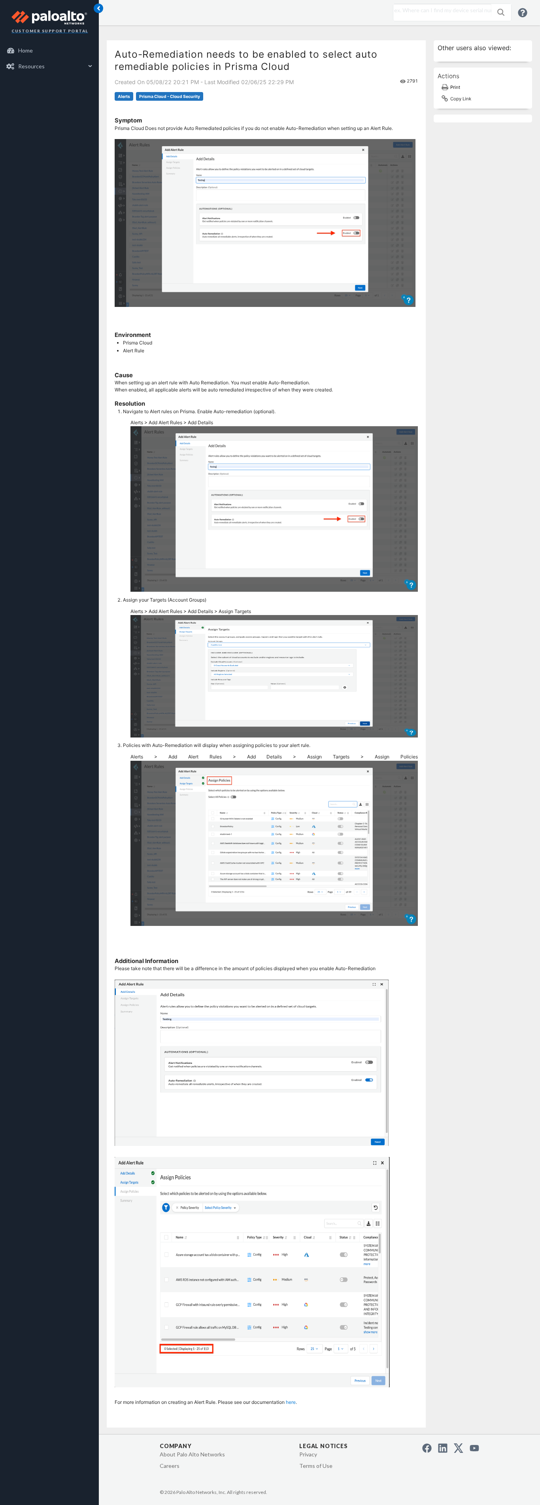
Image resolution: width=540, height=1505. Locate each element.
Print (455, 87)
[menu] (49, 58)
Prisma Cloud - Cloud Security (169, 96)
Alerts (124, 96)
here (291, 1402)
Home (25, 50)
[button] (501, 12)
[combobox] (440, 10)
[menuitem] (49, 50)
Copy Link (460, 99)
